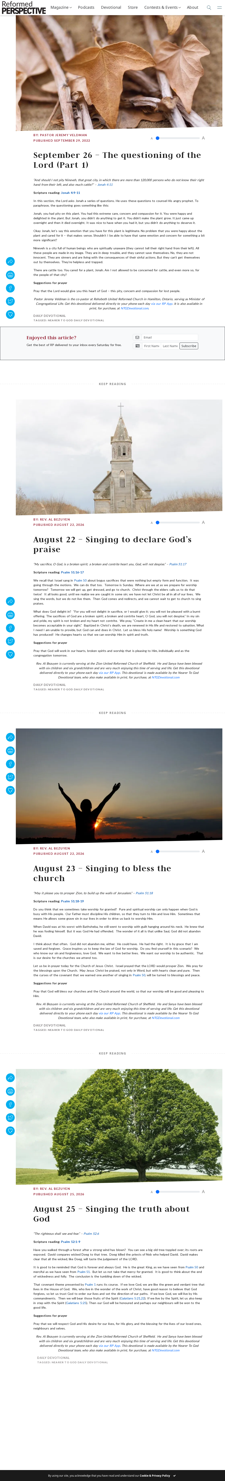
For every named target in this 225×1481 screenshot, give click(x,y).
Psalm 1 (90, 1284)
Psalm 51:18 (144, 893)
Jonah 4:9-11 (70, 192)
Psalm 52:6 (91, 1233)
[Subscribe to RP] (10, 314)
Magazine (60, 7)
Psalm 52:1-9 (70, 1242)
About (192, 7)
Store (133, 7)
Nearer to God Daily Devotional (76, 320)
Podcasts (86, 7)
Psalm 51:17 (177, 564)
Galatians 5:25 (76, 1303)
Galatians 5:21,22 (132, 1298)
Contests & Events (161, 7)
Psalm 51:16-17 (72, 572)
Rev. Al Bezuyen (55, 519)
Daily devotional (49, 316)
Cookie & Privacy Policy (155, 1475)
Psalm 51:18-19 (72, 901)
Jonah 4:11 (104, 184)
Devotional (111, 7)
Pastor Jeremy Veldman (63, 135)
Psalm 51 (83, 1272)
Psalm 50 (80, 580)
